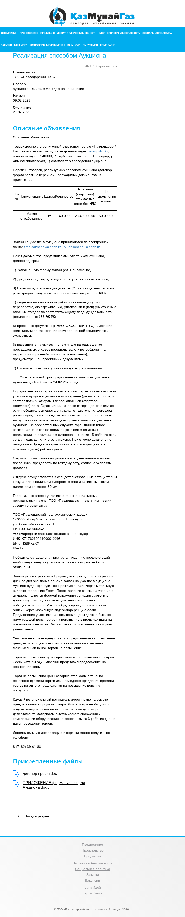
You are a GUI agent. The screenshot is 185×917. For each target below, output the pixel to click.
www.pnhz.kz (98, 151)
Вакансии (73, 45)
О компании (9, 33)
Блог (102, 33)
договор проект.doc (40, 774)
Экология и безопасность (123, 33)
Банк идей (20, 45)
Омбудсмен (90, 45)
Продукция (47, 33)
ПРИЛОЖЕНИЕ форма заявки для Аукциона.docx (54, 785)
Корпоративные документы (47, 45)
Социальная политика (157, 33)
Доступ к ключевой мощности (76, 33)
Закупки (6, 45)
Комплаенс (107, 45)
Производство (29, 33)
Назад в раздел (36, 816)
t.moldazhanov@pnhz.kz (42, 247)
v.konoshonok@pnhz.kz (82, 247)
